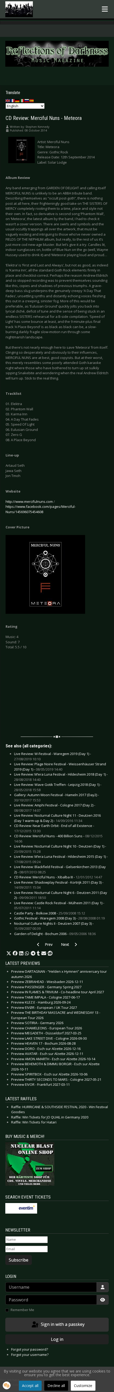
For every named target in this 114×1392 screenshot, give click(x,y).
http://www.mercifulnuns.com (29, 501)
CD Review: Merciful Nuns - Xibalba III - (58, 877)
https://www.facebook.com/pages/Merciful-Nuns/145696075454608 (41, 509)
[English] (8, 100)
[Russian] (27, 100)
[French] (12, 100)
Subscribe (18, 1260)
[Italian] (22, 100)
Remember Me (22, 1309)
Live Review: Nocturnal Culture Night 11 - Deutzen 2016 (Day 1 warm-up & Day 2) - (57, 818)
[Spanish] (31, 100)
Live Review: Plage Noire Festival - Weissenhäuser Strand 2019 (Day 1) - (60, 767)
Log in (57, 1339)
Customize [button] (83, 1385)
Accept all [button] (30, 1385)
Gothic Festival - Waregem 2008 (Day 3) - (59, 918)
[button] (8, 953)
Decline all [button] (56, 1385)
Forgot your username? (30, 1354)
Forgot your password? (29, 1349)
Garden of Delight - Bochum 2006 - (55, 933)
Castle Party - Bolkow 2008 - (49, 913)
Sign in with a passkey (62, 1324)
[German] (17, 100)
